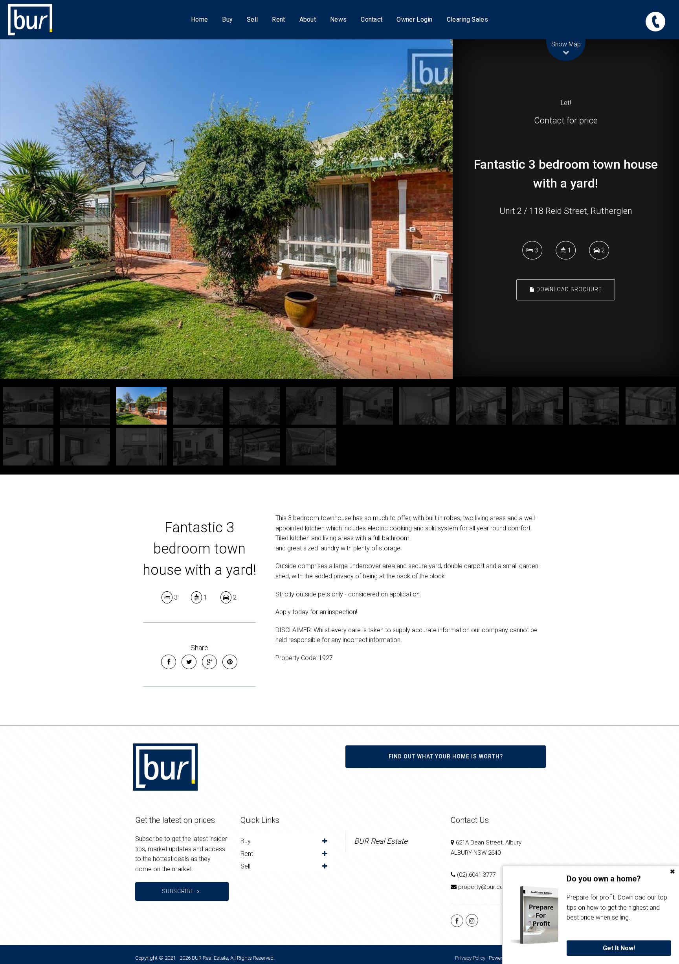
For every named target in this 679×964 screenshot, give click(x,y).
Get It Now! (619, 948)
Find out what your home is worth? (446, 756)
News (338, 19)
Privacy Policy (470, 958)
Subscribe (178, 891)
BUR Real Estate (380, 841)
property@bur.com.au (487, 886)
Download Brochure (568, 290)
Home (199, 19)
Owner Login (414, 19)
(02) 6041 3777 (476, 874)
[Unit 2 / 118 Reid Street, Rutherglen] (301, 209)
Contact (371, 19)
